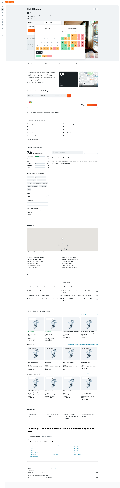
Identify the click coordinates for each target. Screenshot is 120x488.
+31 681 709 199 (31, 16)
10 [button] (41, 42)
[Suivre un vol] (2, 22)
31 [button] (41, 52)
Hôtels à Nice (76, 450)
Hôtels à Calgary (77, 454)
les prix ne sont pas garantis (58, 468)
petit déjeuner (31, 177)
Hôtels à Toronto (55, 452)
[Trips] (2, 28)
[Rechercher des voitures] (2, 12)
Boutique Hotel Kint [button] (85, 362)
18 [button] (44, 45)
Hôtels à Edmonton (34, 456)
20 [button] (51, 45)
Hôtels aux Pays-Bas (50, 484)
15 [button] (57, 42)
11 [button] (44, 42)
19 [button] (47, 45)
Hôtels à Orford (55, 448)
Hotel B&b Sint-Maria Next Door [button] (52, 333)
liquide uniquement (41, 180)
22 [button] (57, 45)
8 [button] (57, 39)
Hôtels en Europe (41, 484)
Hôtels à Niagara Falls (78, 445)
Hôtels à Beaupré (77, 446)
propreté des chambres (40, 177)
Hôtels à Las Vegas (56, 445)
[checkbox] (34, 213)
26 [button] (47, 49)
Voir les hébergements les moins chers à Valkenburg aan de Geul (83, 344)
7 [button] (54, 39)
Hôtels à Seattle (33, 448)
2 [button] (37, 39)
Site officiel (29, 18)
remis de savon (43, 186)
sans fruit (29, 183)
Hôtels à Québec (33, 445)
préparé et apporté (32, 180)
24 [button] (41, 49)
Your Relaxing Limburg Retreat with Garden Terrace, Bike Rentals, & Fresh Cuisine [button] (71, 333)
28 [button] (54, 49)
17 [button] (41, 45)
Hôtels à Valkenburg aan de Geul (62, 484)
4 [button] (44, 39)
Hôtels (35, 484)
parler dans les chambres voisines (40, 183)
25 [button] (44, 49)
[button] (2, 2)
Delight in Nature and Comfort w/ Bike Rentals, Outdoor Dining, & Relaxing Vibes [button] (88, 333)
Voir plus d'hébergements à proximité (89, 314)
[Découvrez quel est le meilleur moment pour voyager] (2, 25)
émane (29, 189)
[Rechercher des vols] (2, 6)
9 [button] (37, 42)
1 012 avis (34, 13)
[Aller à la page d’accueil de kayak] (9, 2)
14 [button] (54, 42)
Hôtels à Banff (33, 454)
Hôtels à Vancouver (78, 452)
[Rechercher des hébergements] (2, 9)
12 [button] (47, 42)
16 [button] (37, 45)
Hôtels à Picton (55, 450)
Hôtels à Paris (55, 446)
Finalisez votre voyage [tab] (47, 436)
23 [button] (37, 49)
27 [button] (51, 49)
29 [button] (57, 49)
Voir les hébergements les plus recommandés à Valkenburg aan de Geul (81, 373)
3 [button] (75, 35)
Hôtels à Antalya (77, 448)
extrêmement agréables (33, 186)
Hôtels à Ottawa (33, 450)
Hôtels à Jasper (55, 454)
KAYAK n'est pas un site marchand (36, 472)
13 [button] (51, 42)
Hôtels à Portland (34, 452)
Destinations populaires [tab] (34, 436)
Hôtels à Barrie (33, 446)
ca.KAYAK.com (29, 484)
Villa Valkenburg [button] (49, 390)
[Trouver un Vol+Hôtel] (2, 15)
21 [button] (54, 45)
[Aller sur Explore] (2, 19)
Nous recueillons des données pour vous (38, 475)
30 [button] (37, 52)
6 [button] (62, 39)
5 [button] (47, 39)
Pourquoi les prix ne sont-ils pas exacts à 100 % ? (40, 477)
